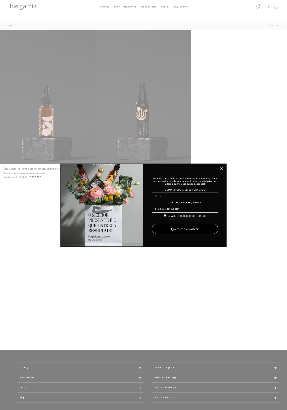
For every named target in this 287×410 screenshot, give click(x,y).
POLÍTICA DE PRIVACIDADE (185, 218)
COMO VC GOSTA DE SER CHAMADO (185, 189)
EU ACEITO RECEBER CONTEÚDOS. (186, 217)
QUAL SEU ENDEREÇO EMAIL (185, 202)
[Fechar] (221, 168)
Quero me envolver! (185, 229)
